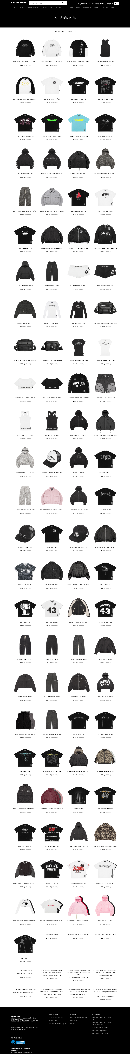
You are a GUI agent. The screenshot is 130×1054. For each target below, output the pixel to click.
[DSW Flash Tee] (78, 794)
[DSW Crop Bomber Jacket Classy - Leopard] (105, 832)
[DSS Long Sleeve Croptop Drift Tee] (25, 907)
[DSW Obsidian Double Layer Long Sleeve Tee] (78, 47)
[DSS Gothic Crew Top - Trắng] (105, 346)
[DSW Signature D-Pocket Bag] (52, 346)
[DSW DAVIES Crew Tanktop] (105, 47)
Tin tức (96, 8)
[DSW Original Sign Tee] (78, 869)
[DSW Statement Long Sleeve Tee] (78, 944)
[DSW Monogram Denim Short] (105, 383)
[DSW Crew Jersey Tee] (25, 570)
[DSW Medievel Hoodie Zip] (78, 421)
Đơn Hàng (105, 8)
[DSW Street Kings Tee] (105, 794)
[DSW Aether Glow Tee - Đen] (52, 122)
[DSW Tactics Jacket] (105, 645)
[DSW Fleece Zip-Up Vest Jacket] (25, 720)
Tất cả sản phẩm (19, 8)
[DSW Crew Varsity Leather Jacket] (78, 570)
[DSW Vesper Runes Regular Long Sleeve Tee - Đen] (25, 47)
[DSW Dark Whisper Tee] (105, 720)
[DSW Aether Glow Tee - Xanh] (78, 122)
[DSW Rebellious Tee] (25, 832)
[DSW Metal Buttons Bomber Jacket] (52, 234)
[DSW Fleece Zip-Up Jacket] (105, 757)
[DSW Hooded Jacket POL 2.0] (78, 832)
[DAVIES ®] (19, 2)
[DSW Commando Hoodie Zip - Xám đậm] (105, 159)
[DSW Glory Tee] (25, 608)
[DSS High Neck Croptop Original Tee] (52, 907)
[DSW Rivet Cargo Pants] (25, 645)
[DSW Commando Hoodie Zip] (25, 458)
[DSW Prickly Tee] (78, 720)
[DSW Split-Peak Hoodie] (25, 271)
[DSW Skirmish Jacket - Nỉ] (25, 309)
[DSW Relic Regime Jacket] (78, 159)
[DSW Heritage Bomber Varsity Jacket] (25, 1019)
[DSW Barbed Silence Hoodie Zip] (52, 159)
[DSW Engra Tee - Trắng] (52, 85)
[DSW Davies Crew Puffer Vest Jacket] (25, 794)
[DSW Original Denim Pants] (52, 720)
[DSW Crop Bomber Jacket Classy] (52, 794)
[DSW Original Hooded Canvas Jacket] (78, 907)
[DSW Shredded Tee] (105, 458)
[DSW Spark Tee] (25, 757)
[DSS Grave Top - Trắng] (52, 309)
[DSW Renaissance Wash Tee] (52, 981)
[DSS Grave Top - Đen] (78, 309)
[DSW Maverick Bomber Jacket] (105, 533)
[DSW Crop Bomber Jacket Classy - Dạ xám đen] (52, 197)
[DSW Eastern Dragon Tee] (25, 122)
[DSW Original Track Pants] (52, 1019)
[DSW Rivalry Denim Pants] (52, 682)
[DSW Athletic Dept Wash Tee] (78, 981)
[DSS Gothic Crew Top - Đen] (78, 346)
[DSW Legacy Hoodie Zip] (25, 159)
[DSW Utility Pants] (52, 645)
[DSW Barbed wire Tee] (52, 832)
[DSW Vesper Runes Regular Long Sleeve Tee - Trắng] (52, 47)
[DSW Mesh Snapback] (25, 533)
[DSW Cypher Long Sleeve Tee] (78, 383)
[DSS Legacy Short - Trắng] (78, 271)
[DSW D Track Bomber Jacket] (78, 608)
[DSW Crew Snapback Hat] (78, 533)
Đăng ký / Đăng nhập (107, 3)
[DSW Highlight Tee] (52, 869)
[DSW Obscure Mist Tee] (78, 85)
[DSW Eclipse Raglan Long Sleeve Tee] (25, 85)
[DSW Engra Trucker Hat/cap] (52, 458)
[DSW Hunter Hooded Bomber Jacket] (78, 757)
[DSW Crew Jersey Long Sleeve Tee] (105, 234)
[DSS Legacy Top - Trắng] (25, 421)
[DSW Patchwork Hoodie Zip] (78, 496)
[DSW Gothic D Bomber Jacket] (78, 234)
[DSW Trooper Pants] (52, 271)
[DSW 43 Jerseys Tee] (105, 608)
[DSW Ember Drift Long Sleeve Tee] (105, 944)
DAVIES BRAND (47, 8)
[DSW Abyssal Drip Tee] (105, 85)
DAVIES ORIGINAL (33, 8)
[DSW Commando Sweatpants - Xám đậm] (25, 197)
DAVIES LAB (60, 8)
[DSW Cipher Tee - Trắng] (105, 197)
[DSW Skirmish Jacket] (25, 682)
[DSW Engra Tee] (52, 533)
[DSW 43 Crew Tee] (52, 608)
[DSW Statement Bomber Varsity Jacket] (25, 869)
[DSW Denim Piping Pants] (78, 645)
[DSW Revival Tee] (105, 570)
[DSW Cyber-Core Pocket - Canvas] (25, 346)
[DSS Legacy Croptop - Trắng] (25, 383)
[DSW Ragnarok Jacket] (78, 682)
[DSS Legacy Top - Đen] (52, 421)
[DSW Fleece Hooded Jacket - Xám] (105, 421)
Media (113, 8)
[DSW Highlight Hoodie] (105, 682)
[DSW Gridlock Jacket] (52, 570)
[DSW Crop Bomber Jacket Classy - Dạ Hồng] (52, 496)
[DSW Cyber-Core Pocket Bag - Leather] (105, 309)
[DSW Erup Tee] (25, 944)
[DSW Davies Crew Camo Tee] (105, 869)
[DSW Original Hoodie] (105, 907)
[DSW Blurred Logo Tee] (25, 981)
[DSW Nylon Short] (52, 944)
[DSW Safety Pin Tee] (105, 981)
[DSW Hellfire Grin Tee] (78, 197)
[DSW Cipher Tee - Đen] (25, 234)
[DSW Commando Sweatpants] (25, 496)
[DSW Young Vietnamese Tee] (52, 757)
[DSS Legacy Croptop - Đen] (52, 383)
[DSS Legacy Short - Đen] (105, 271)
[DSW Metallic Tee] (105, 496)
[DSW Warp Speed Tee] (105, 122)
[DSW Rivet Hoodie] (78, 458)
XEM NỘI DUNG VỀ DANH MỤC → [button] (65, 31)
